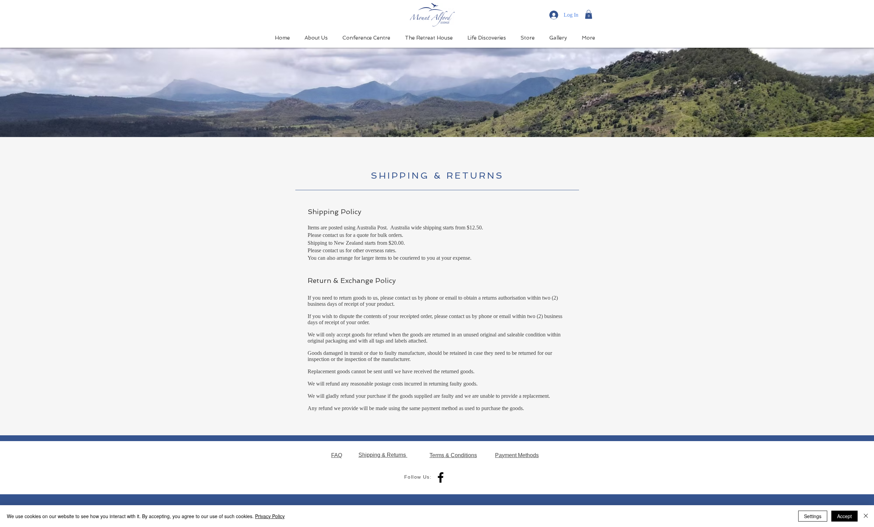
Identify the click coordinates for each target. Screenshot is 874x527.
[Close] (866, 516)
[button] (588, 14)
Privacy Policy (270, 516)
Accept (844, 516)
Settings (812, 516)
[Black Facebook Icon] (441, 477)
